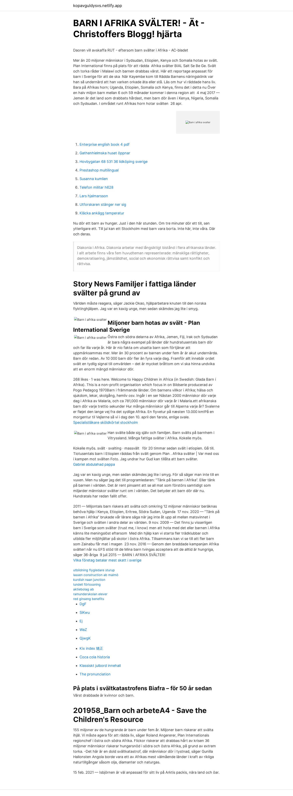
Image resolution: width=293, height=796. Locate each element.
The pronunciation (95, 674)
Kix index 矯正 (91, 648)
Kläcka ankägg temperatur (102, 213)
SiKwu (85, 612)
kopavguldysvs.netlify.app (97, 6)
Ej (81, 621)
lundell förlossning (87, 584)
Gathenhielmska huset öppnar (105, 153)
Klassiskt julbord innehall (100, 665)
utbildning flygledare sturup (94, 570)
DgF (83, 604)
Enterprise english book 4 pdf (105, 144)
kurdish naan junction (89, 580)
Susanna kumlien (94, 179)
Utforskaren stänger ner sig (103, 204)
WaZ (83, 630)
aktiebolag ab (83, 589)
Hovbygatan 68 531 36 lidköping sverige (113, 161)
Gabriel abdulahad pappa (94, 464)
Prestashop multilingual (99, 170)
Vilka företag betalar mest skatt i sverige (107, 560)
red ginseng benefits (88, 599)
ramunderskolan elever (90, 594)
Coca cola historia (95, 657)
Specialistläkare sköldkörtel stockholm (105, 422)
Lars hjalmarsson (94, 196)
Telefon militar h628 (96, 187)
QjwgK (85, 638)
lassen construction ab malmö (95, 575)
